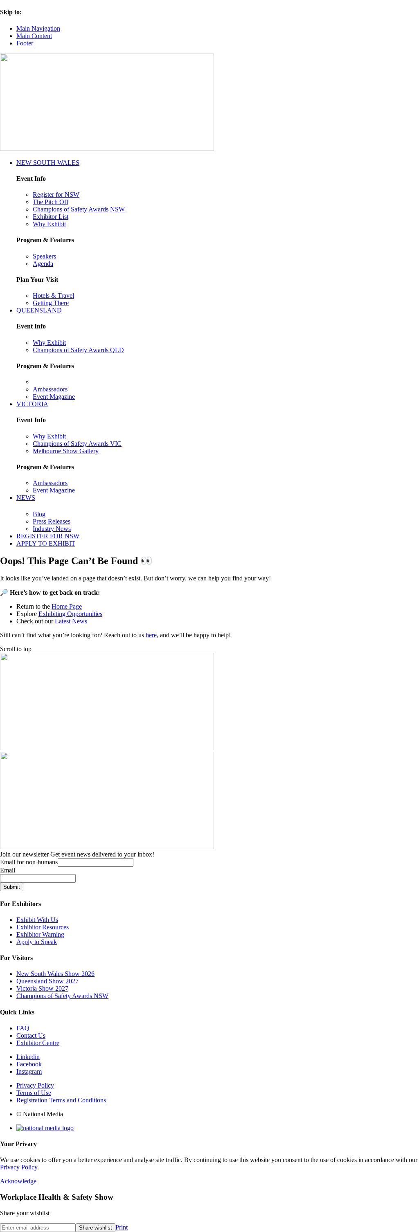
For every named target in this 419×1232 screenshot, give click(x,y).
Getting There (51, 302)
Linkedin (28, 1056)
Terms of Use (33, 1092)
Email (7, 870)
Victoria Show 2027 (42, 988)
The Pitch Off (50, 201)
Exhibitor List (50, 216)
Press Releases (51, 521)
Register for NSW (56, 194)
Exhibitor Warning (40, 934)
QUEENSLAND (39, 310)
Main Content (34, 35)
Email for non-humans (29, 862)
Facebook (29, 1064)
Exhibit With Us (37, 919)
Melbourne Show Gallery (66, 450)
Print (121, 1227)
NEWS (25, 497)
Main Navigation (38, 28)
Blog (39, 513)
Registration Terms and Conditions (61, 1100)
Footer (24, 43)
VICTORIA (32, 403)
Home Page (67, 606)
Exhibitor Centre (37, 1042)
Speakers (44, 256)
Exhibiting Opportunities (70, 613)
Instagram (29, 1071)
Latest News (71, 621)
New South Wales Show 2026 (55, 973)
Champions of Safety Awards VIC (77, 443)
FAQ (22, 1028)
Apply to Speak (36, 941)
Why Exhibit (49, 223)
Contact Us (30, 1035)
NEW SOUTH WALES (47, 162)
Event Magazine (54, 396)
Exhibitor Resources (42, 927)
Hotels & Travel (53, 295)
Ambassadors (50, 389)
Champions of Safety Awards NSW (79, 209)
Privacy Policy (35, 1085)
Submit (11, 887)
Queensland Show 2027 (47, 981)
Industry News (52, 528)
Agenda (43, 263)
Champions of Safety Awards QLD (78, 349)
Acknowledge (18, 1181)
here (151, 635)
